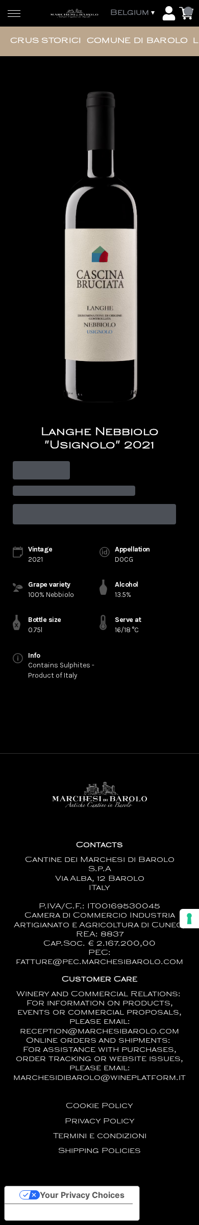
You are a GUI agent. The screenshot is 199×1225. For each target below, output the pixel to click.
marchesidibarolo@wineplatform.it (99, 1078)
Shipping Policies (99, 1151)
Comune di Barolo (137, 41)
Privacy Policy (100, 1121)
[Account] (169, 13)
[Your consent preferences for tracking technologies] (189, 918)
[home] (74, 13)
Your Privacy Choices (82, 1195)
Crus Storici (46, 41)
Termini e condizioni (99, 1136)
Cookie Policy (99, 1106)
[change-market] (133, 13)
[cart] (186, 13)
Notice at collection (51, 1212)
